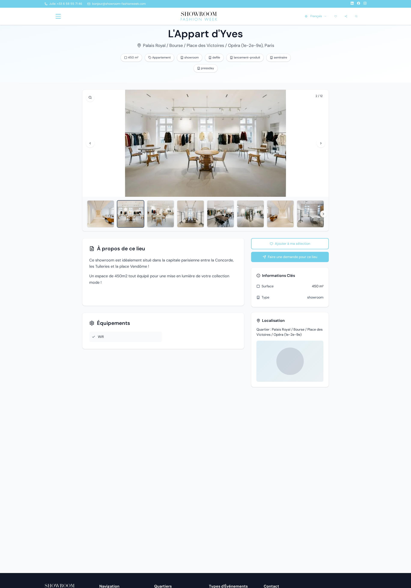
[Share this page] (345, 16)
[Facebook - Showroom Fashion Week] (358, 4)
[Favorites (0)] (335, 16)
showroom (315, 297)
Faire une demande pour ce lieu (292, 257)
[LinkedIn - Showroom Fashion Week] (352, 4)
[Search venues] (356, 16)
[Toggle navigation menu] (58, 16)
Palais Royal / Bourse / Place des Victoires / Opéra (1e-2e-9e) (203, 45)
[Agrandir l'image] (90, 97)
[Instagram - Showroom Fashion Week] (364, 4)
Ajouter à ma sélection (292, 243)
